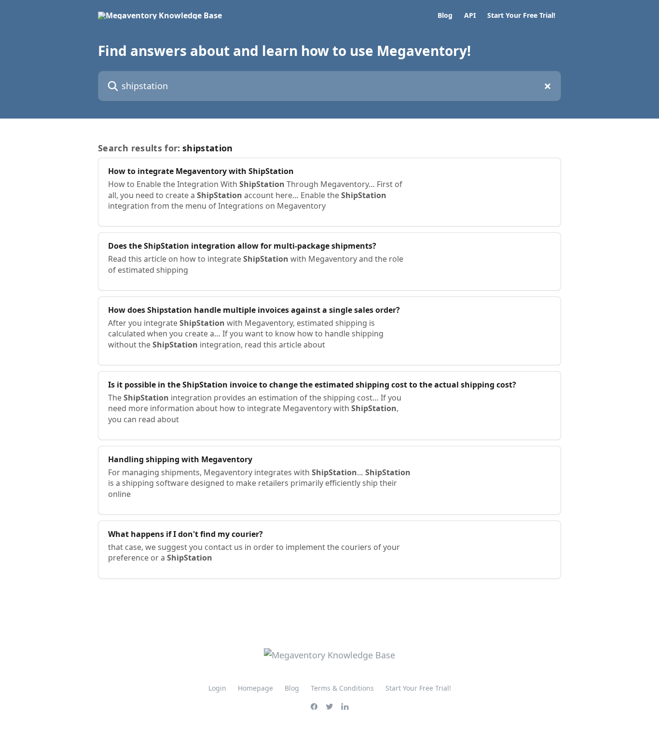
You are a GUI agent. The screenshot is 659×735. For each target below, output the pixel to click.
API (470, 15)
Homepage (255, 688)
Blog (445, 15)
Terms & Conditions (342, 688)
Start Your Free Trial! (521, 15)
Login (217, 688)
